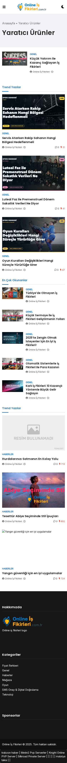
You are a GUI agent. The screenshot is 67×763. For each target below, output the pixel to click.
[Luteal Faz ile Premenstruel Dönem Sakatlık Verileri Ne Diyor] (33, 173)
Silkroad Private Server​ (32, 756)
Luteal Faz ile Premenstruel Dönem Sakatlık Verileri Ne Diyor (28, 201)
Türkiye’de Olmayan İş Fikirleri (41, 295)
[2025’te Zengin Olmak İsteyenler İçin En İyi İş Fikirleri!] (12, 338)
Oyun (5, 684)
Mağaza (7, 679)
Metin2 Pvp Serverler (33, 752)
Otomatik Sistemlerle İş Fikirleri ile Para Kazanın (42, 365)
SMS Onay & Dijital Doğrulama (20, 689)
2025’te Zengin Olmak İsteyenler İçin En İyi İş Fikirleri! (41, 341)
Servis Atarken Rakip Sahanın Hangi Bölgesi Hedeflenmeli (29, 140)
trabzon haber (9, 752)
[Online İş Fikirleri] (33, 7)
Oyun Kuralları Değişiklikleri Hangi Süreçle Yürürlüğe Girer (27, 263)
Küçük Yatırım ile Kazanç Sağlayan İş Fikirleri (44, 63)
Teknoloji (7, 694)
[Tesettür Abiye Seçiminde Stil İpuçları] (33, 490)
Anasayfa (8, 23)
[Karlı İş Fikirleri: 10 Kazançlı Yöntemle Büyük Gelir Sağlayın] (12, 386)
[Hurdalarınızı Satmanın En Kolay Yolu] (33, 432)
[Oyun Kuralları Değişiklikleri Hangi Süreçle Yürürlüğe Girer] (33, 234)
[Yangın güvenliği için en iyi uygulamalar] (33, 547)
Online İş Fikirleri (41, 71)
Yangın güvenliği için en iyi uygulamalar (32, 573)
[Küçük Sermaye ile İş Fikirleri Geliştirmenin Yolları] (12, 315)
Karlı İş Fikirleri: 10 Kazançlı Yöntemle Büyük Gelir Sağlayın (44, 389)
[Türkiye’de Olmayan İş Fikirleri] (12, 293)
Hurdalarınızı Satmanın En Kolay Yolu (30, 459)
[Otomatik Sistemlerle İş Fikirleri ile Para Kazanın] (12, 364)
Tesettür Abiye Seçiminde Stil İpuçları (30, 516)
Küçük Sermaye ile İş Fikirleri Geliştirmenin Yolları (45, 317)
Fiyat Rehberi (10, 665)
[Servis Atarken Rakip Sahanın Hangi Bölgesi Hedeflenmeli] (33, 112)
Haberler (7, 675)
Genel (5, 670)
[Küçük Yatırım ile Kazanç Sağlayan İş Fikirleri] (14, 59)
